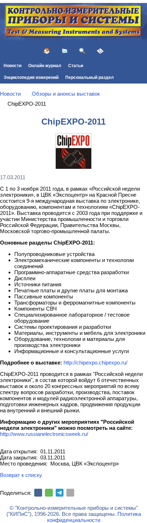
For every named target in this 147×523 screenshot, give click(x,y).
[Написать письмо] (64, 51)
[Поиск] (82, 51)
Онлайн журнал (44, 65)
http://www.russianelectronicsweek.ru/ (44, 434)
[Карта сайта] (100, 51)
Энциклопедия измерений (31, 77)
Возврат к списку (21, 475)
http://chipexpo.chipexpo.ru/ (95, 362)
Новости (12, 65)
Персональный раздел (89, 77)
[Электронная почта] (70, 493)
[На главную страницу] (46, 51)
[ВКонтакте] (38, 493)
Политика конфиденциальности (94, 517)
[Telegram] (60, 493)
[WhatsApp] (49, 493)
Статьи (75, 65)
